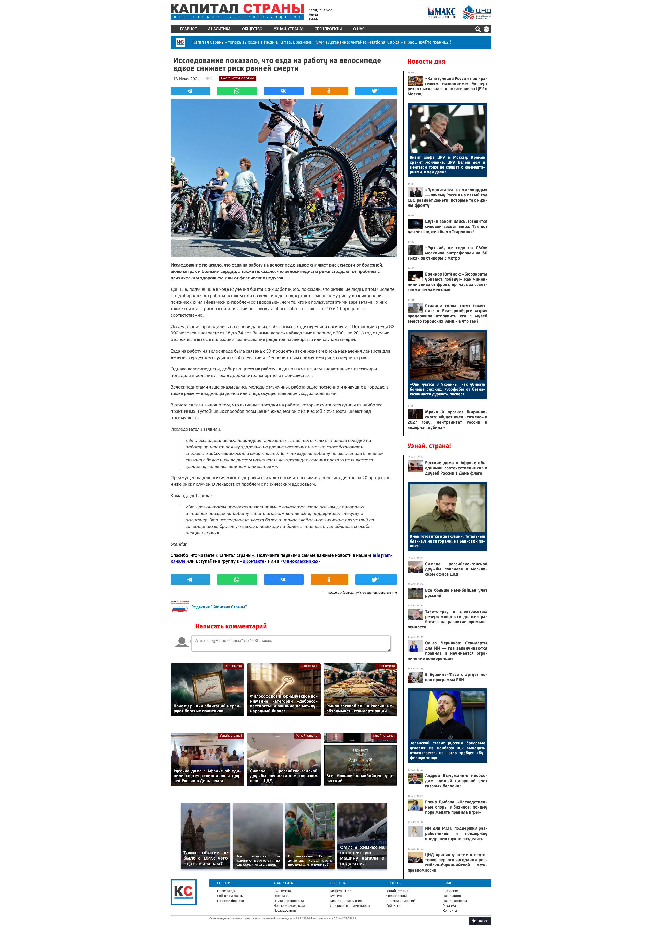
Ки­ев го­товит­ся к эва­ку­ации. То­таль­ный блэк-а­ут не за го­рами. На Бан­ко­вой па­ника (447, 541)
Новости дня (426, 61)
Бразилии (302, 42)
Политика (281, 896)
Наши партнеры (455, 901)
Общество (252, 29)
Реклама (449, 906)
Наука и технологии (289, 901)
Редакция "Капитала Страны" (219, 607)
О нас (358, 29)
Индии (270, 42)
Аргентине (338, 42)
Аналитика (219, 29)
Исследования (285, 911)
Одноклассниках (300, 561)
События (224, 883)
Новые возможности (289, 906)
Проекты (393, 883)
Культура (336, 896)
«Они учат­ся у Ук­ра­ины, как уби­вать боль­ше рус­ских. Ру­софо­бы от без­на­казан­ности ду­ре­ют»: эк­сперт (447, 389)
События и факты (230, 896)
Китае (285, 42)
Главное (188, 29)
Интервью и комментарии (350, 906)
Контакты (450, 911)
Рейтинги (393, 906)
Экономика (233, 666)
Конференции (340, 891)
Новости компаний (400, 901)
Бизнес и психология (346, 901)
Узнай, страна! (288, 29)
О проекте (450, 891)
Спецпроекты (328, 29)
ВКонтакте (253, 561)
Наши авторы (453, 896)
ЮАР (319, 42)
